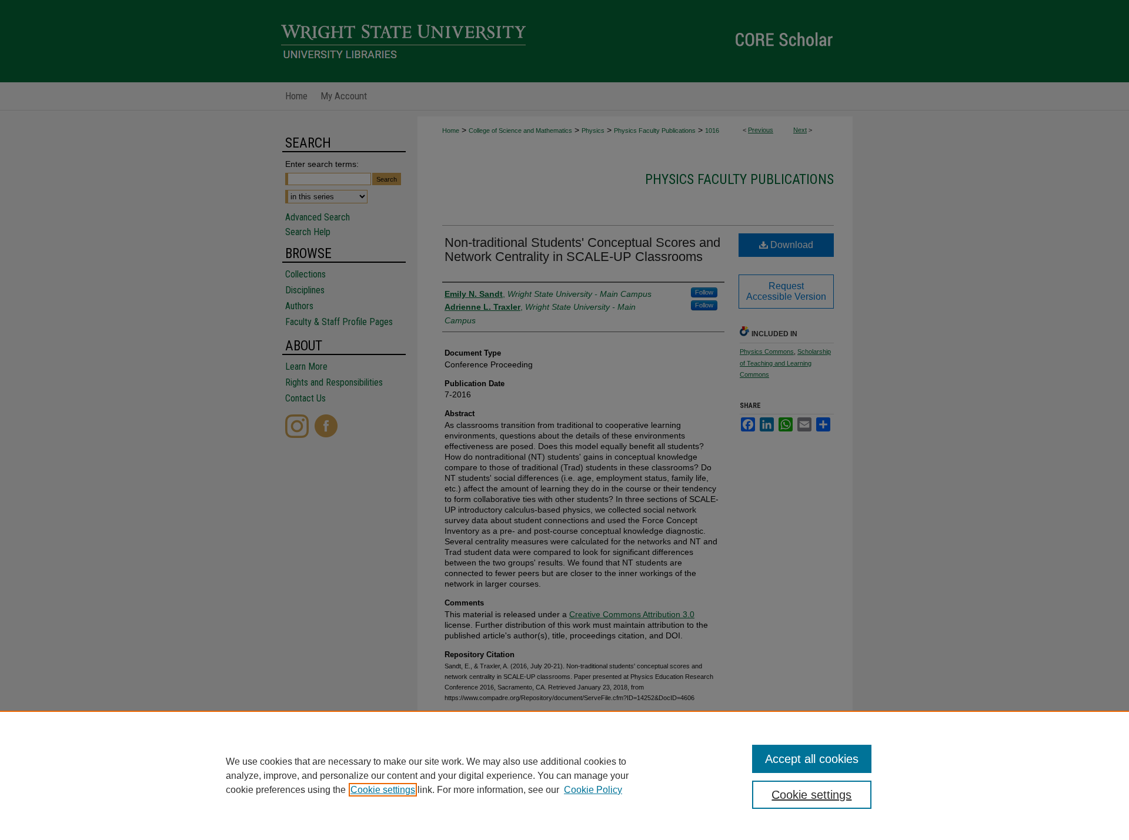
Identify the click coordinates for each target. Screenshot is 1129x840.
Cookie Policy (593, 790)
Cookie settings (382, 790)
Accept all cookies (812, 758)
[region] (564, 775)
